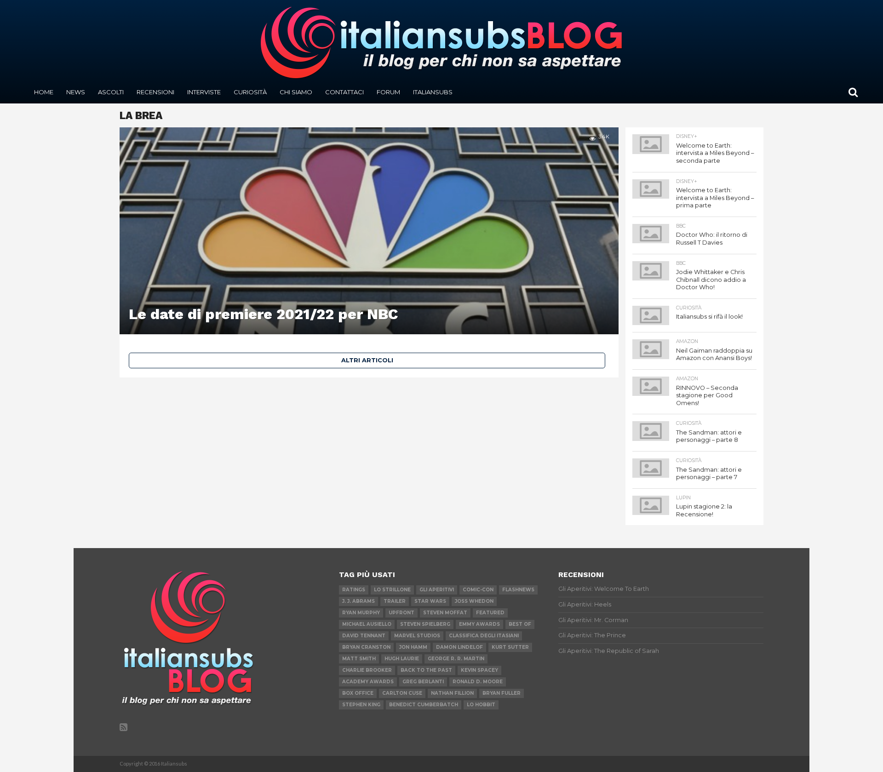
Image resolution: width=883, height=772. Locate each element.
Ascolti (111, 92)
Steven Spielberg (425, 624)
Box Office (357, 693)
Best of (520, 624)
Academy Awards (368, 682)
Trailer (395, 601)
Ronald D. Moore (478, 682)
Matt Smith (359, 659)
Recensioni (155, 92)
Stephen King (361, 705)
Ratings (353, 590)
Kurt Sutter (510, 647)
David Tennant (363, 636)
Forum (388, 92)
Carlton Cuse (402, 693)
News (75, 92)
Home (43, 92)
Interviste (204, 92)
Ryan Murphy (361, 613)
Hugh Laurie (401, 659)
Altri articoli (367, 360)
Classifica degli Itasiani (484, 636)
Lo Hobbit (481, 705)
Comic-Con (478, 590)
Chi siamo (296, 92)
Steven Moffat (445, 613)
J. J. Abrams (358, 601)
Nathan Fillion (452, 693)
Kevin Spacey (479, 670)
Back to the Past (426, 670)
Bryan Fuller (501, 693)
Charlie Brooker (367, 670)
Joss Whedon (474, 601)
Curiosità (250, 92)
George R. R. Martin (456, 659)
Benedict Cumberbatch (423, 705)
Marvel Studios (417, 636)
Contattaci (344, 92)
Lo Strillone (392, 590)
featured (490, 613)
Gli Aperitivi (436, 590)
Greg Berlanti (423, 682)
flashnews (518, 590)
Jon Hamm (413, 647)
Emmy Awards (479, 624)
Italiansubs (433, 92)
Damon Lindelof (459, 647)
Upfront (401, 613)
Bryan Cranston (366, 647)
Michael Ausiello (366, 624)
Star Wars (430, 601)
